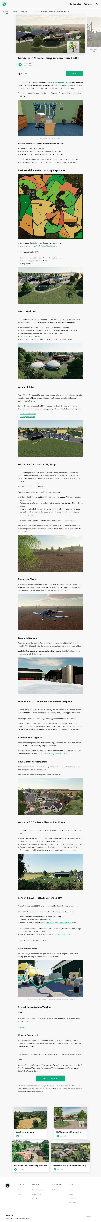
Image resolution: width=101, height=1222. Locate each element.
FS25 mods (72, 1202)
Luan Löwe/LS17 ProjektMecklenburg (42, 246)
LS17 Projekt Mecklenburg (61, 82)
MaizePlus (50, 923)
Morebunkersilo (64, 923)
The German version (28, 414)
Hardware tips (75, 4)
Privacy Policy (37, 1194)
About (20, 1194)
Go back (5, 12)
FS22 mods (72, 1198)
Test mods (88, 4)
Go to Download (50, 1078)
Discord (44, 957)
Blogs (20, 1190)
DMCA (34, 1198)
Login (71, 1194)
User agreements (38, 1190)
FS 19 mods (55, 1190)
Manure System (63, 934)
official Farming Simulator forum (54, 754)
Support (72, 1190)
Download (74, 73)
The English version (27, 417)
